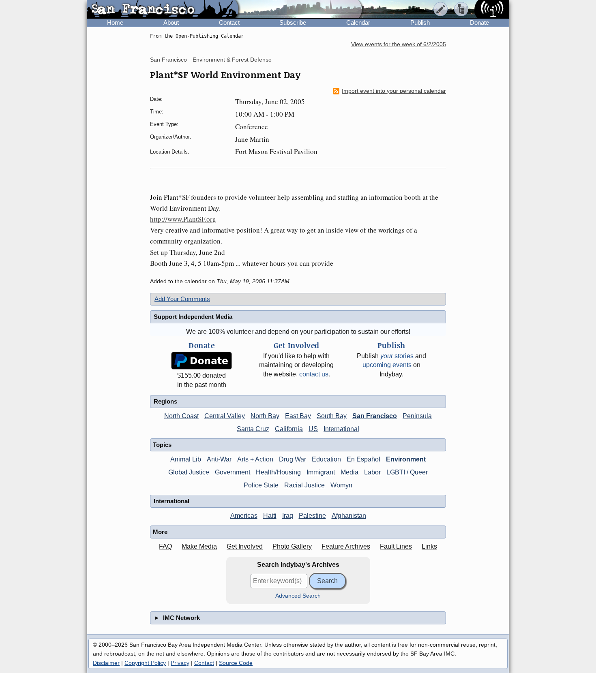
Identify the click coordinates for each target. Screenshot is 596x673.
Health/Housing (278, 472)
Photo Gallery (292, 546)
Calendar (358, 22)
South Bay (332, 415)
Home (115, 22)
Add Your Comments (182, 298)
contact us (313, 374)
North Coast (181, 415)
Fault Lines (396, 546)
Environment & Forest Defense (232, 59)
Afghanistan (349, 515)
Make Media (199, 546)
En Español (363, 459)
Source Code (236, 663)
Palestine (312, 515)
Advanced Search (298, 596)
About (171, 22)
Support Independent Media (193, 316)
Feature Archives (346, 546)
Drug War (292, 459)
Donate (479, 22)
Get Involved (245, 546)
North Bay (265, 415)
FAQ (165, 546)
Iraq (287, 515)
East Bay (298, 415)
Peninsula (417, 415)
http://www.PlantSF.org (183, 219)
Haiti (270, 515)
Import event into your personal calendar (394, 91)
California (289, 428)
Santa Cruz (253, 428)
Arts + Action (255, 459)
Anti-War (219, 459)
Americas (243, 515)
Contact (229, 22)
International (341, 428)
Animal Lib (185, 459)
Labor (372, 472)
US (313, 428)
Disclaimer (106, 663)
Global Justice (188, 472)
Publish (420, 22)
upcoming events (387, 364)
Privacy (180, 663)
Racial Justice (304, 485)
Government (232, 472)
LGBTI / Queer (407, 472)
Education (326, 459)
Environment (406, 459)
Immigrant (321, 472)
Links (429, 546)
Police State (261, 485)
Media (349, 472)
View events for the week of (398, 44)
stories (397, 356)
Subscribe (292, 22)
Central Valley (224, 415)
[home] (162, 9)
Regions (165, 401)
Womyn (341, 485)
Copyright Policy (145, 663)
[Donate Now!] (201, 361)
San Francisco (168, 59)
